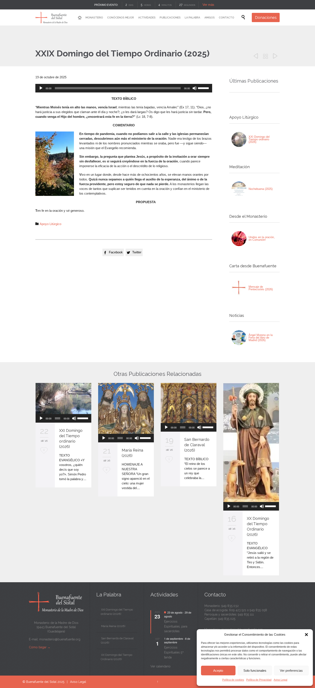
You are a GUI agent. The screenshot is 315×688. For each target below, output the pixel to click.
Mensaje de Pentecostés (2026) (261, 288)
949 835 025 (226, 618)
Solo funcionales (254, 670)
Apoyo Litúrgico (50, 224)
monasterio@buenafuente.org (59, 639)
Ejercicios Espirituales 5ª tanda (174, 652)
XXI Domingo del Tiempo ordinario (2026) (259, 139)
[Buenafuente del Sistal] (51, 17)
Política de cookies (233, 679)
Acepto (218, 670)
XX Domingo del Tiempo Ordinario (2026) (116, 657)
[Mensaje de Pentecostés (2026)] (238, 288)
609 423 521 (237, 610)
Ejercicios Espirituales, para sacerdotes (175, 626)
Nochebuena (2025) (261, 189)
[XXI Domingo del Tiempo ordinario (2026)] (238, 139)
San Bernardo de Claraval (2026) (196, 444)
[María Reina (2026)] (126, 408)
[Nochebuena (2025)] (238, 189)
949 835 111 (246, 614)
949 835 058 (258, 610)
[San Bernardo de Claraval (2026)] (188, 403)
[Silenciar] (194, 88)
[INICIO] (79, 17)
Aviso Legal (280, 679)
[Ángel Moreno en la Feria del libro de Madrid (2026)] (238, 337)
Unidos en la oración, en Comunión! (262, 238)
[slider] (204, 88)
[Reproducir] (41, 88)
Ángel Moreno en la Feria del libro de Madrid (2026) (261, 337)
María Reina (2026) (113, 626)
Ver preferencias (291, 670)
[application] (123, 88)
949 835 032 (230, 606)
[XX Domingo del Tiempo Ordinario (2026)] (251, 442)
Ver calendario (160, 666)
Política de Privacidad (259, 679)
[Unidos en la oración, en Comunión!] (238, 238)
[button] (306, 634)
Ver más (208, 4)
